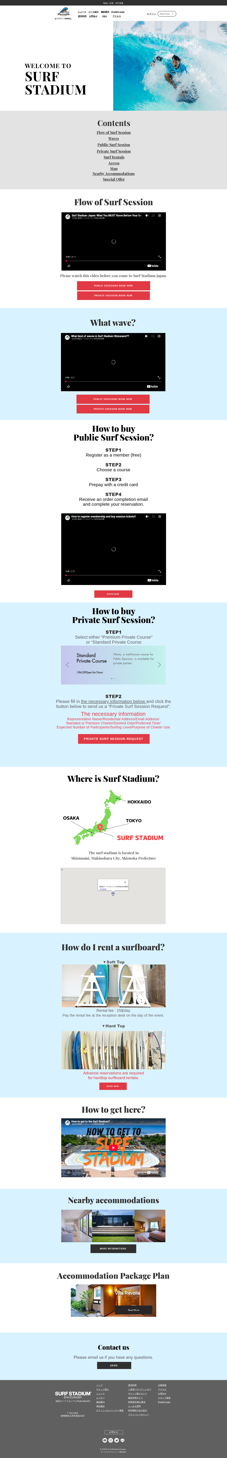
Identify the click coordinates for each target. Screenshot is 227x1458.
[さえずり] (116, 1440)
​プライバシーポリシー (138, 1415)
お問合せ (93, 16)
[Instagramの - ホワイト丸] (110, 1440)
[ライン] (122, 1440)
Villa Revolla (127, 1292)
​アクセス (162, 1389)
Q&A (104, 16)
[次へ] (159, 665)
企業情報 (162, 1385)
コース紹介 (93, 12)
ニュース (82, 12)
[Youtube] (104, 1440)
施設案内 (105, 12)
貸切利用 (82, 16)
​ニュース (100, 1394)
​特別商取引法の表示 (137, 1410)
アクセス (117, 16)
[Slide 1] (111, 678)
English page (118, 12)
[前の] (67, 665)
